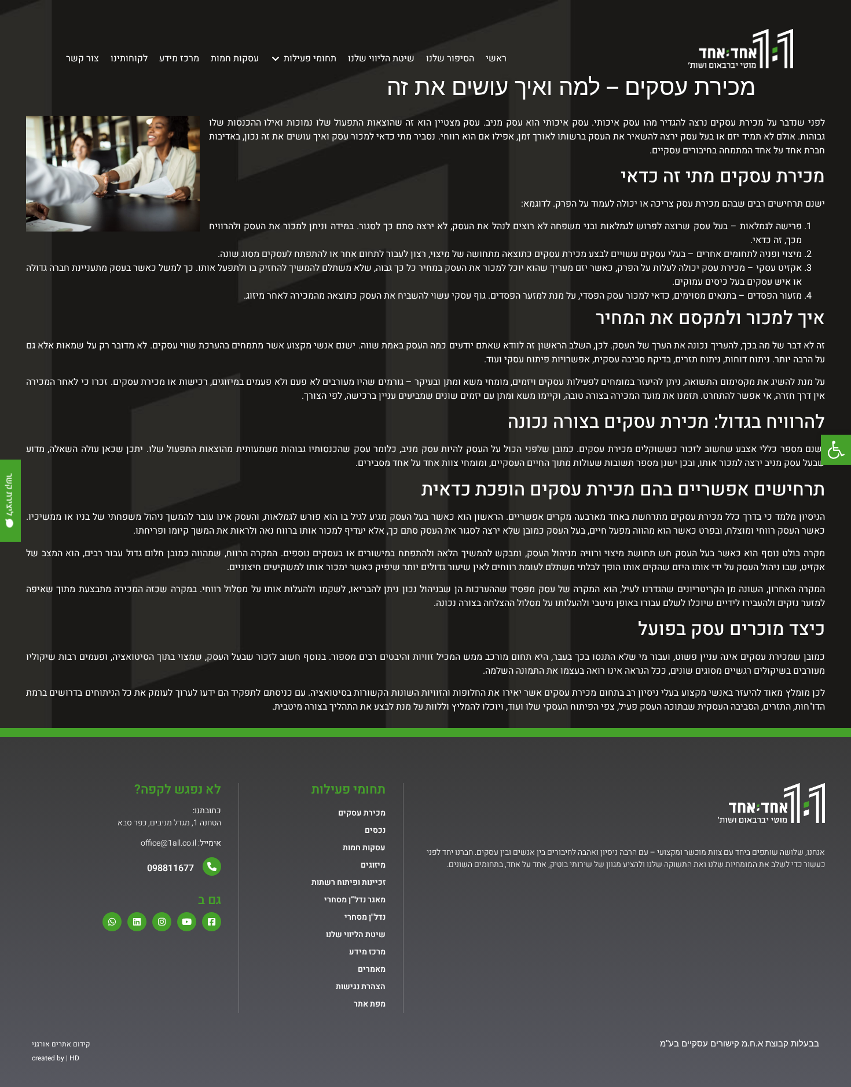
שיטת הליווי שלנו (356, 934)
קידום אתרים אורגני (61, 1044)
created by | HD (55, 1058)
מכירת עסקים (139, 382)
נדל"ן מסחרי (365, 917)
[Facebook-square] (211, 921)
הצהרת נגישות (361, 986)
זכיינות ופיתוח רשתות (348, 882)
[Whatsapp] (112, 921)
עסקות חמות (364, 848)
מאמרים (372, 969)
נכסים (375, 830)
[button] (836, 450)
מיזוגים (373, 865)
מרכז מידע (367, 952)
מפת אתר (370, 1004)
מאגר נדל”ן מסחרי (355, 900)
